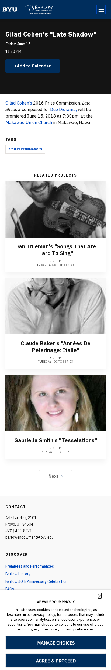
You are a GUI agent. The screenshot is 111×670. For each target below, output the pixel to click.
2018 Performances (25, 149)
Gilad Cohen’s (18, 103)
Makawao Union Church (28, 122)
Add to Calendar (34, 66)
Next (53, 476)
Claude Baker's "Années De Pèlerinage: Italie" (56, 347)
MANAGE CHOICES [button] (56, 643)
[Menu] (101, 9)
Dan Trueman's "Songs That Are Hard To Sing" (55, 250)
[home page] (9, 9)
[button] (100, 595)
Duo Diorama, (63, 109)
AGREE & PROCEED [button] (56, 661)
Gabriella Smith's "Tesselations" (55, 440)
